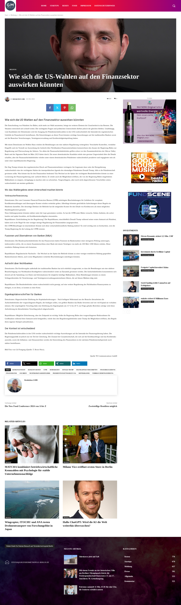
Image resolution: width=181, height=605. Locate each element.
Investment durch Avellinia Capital (155, 252)
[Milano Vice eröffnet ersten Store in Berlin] (90, 444)
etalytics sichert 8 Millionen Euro (154, 298)
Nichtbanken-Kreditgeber (39, 373)
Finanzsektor (11, 373)
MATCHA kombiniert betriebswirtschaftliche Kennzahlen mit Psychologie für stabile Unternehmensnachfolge (31, 470)
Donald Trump (68, 370)
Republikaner (84, 373)
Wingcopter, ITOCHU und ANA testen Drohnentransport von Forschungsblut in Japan (29, 526)
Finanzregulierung (107, 370)
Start (6, 15)
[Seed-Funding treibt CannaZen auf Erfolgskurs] (131, 286)
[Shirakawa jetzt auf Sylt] (70, 559)
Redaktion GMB (19, 99)
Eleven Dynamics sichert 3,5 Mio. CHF (157, 236)
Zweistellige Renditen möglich (103, 406)
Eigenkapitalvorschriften (86, 370)
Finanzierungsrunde (147, 239)
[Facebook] (50, 107)
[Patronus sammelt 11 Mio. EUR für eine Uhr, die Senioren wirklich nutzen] (70, 590)
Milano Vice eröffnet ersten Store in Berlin (87, 466)
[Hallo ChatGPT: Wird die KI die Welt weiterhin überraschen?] (90, 500)
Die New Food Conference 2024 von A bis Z (25, 406)
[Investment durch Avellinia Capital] (131, 255)
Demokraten (55, 370)
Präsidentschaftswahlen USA (64, 373)
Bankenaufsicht (18, 370)
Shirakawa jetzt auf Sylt (89, 557)
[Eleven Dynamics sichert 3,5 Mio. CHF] (131, 240)
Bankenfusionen (34, 370)
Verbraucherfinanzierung (102, 373)
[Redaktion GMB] (7, 99)
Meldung (14, 15)
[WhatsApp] (72, 107)
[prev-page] (124, 312)
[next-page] (128, 312)
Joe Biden (23, 373)
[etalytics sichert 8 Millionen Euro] (131, 302)
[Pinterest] (64, 107)
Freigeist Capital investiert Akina (154, 267)
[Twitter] (57, 107)
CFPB (45, 370)
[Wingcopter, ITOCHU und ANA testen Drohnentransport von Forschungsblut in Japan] (32, 500)
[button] (174, 5)
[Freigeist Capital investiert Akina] (131, 271)
